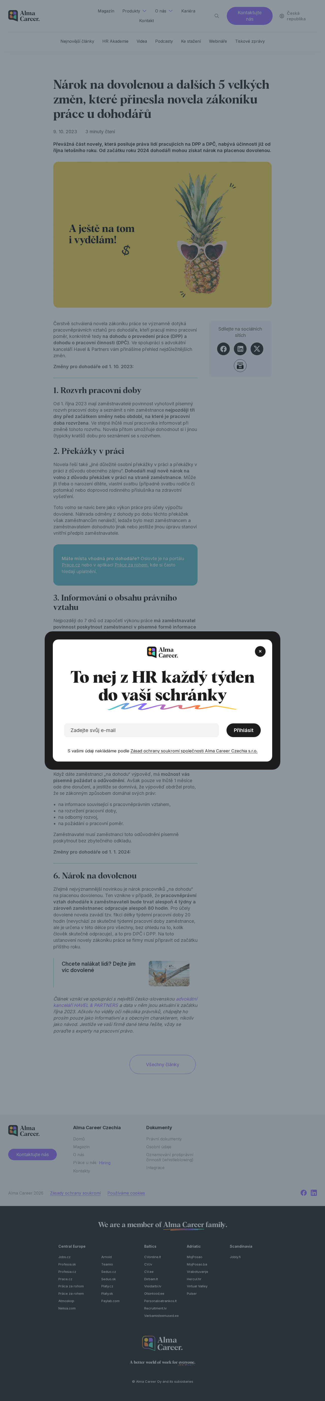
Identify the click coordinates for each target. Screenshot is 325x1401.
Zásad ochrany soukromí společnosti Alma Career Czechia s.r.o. (194, 750)
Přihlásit (243, 730)
